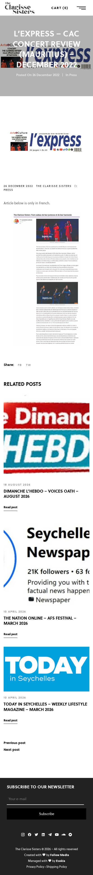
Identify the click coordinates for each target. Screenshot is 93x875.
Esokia (60, 861)
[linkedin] (43, 834)
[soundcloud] (63, 834)
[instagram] (22, 834)
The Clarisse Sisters (54, 186)
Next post (12, 749)
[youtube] (56, 834)
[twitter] (36, 834)
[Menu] (81, 8)
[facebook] (29, 834)
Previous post (15, 742)
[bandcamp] (70, 834)
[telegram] (49, 834)
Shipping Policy (56, 867)
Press (73, 75)
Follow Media (59, 855)
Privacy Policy (35, 867)
